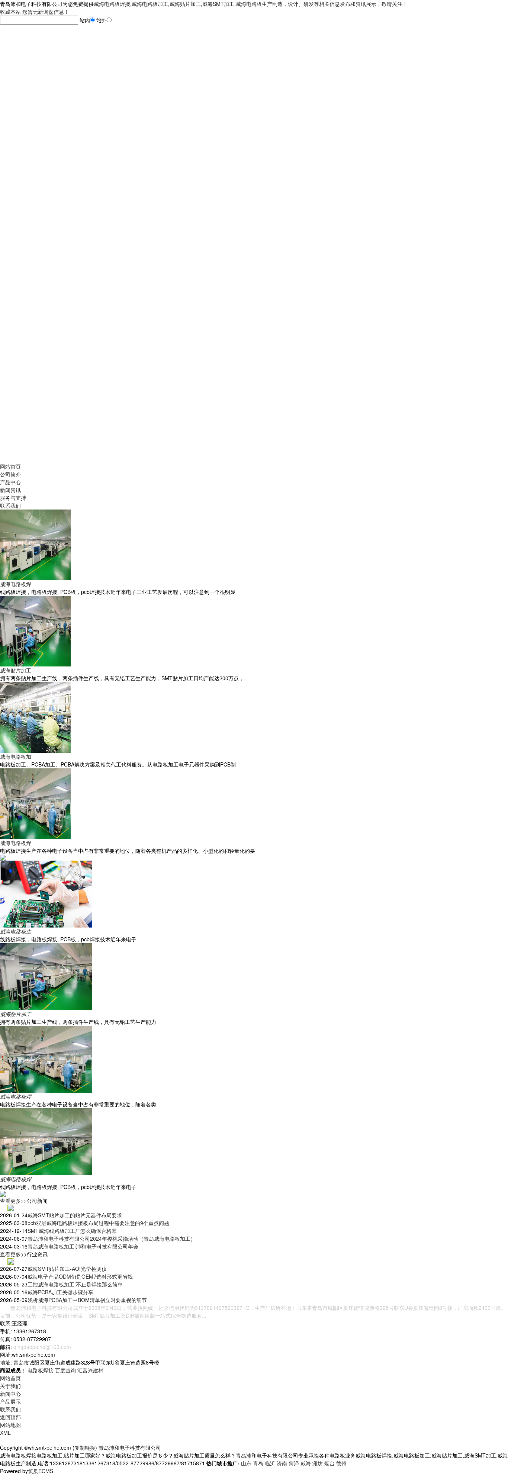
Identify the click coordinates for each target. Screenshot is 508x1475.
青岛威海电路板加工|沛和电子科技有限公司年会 (83, 1246)
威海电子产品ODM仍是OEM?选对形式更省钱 (80, 1276)
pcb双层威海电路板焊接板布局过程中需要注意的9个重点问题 (98, 1223)
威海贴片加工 (15, 670)
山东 (246, 1463)
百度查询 (65, 1370)
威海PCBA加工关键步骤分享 (60, 1292)
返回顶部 (10, 1417)
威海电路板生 (15, 931)
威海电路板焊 (15, 584)
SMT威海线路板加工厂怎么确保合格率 (72, 1230)
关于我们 (10, 1385)
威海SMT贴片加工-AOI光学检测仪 (67, 1268)
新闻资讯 (10, 490)
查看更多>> (13, 1200)
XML (5, 1432)
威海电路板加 (15, 756)
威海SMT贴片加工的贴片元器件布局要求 (75, 1215)
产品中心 (10, 482)
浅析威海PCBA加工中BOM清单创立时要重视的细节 (87, 1300)
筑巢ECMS (40, 1471)
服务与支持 (13, 497)
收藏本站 (10, 11)
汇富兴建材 (90, 1370)
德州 (341, 1463)
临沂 (270, 1463)
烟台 (329, 1463)
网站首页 (10, 466)
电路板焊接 (41, 1370)
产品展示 (10, 1401)
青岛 (258, 1463)
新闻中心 (10, 1393)
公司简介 (10, 474)
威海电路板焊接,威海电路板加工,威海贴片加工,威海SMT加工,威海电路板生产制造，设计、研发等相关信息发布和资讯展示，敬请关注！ (251, 3)
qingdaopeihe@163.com (42, 1346)
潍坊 (317, 1463)
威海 (305, 1463)
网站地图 (10, 1425)
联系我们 (10, 505)
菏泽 (294, 1463)
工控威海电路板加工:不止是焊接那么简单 (75, 1284)
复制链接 (84, 1447)
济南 (282, 1463)
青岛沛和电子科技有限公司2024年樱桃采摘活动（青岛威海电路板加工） (112, 1238)
